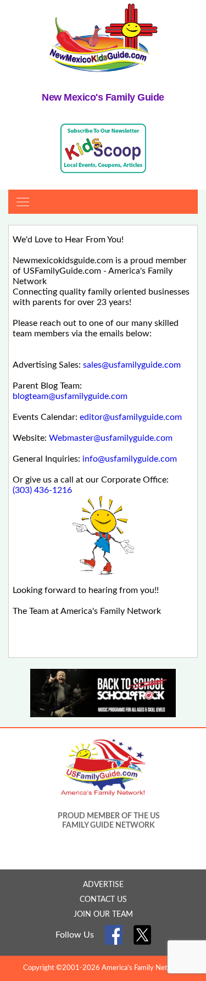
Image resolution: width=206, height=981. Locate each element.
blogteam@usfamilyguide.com (70, 396)
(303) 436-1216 (42, 490)
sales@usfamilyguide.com (132, 365)
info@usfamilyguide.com (129, 459)
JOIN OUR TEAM (103, 914)
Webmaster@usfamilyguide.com (110, 438)
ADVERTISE (103, 885)
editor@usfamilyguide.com (131, 417)
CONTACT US (103, 900)
